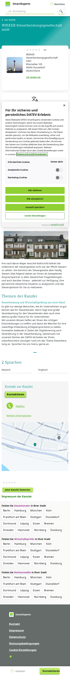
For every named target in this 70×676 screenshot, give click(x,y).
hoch (65, 652)
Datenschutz (17, 637)
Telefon (20, 406)
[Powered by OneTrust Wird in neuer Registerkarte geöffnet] (54, 225)
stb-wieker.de (33, 77)
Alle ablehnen (35, 190)
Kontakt (14, 624)
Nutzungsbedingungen (24, 643)
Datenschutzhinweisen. (31, 154)
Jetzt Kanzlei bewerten (19, 490)
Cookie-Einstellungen (35, 215)
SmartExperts (21, 4)
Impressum (16, 630)
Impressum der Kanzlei (17, 496)
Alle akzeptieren (35, 199)
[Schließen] (64, 105)
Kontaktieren (15, 394)
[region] (35, 164)
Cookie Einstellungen (23, 650)
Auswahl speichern (35, 207)
